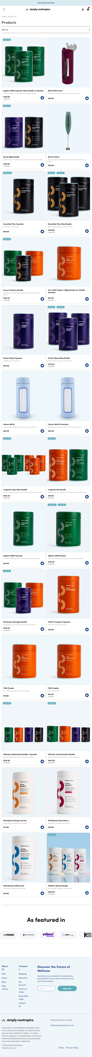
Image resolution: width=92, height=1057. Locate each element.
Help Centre (5, 987)
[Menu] (4, 9)
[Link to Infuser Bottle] (23, 403)
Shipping (23, 973)
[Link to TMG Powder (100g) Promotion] (68, 667)
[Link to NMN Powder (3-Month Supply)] (68, 535)
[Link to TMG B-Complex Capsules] (68, 601)
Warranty (23, 977)
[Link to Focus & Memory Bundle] (23, 270)
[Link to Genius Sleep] (23, 337)
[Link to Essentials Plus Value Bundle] (68, 203)
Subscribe (67, 988)
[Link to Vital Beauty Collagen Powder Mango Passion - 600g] (23, 799)
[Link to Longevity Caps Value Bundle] (23, 469)
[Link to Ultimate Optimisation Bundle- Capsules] (23, 733)
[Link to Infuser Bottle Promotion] (68, 403)
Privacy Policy (72, 1047)
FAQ (3, 973)
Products (12, 17)
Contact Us (22, 1004)
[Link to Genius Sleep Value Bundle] (68, 337)
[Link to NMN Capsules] (23, 535)
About (4, 977)
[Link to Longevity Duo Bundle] (68, 469)
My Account (22, 983)
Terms (61, 1047)
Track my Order (23, 990)
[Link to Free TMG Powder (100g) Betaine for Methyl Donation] (68, 270)
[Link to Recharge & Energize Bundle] (23, 601)
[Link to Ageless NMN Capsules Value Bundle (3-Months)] (23, 70)
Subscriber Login (23, 997)
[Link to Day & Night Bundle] (23, 136)
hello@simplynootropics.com (62, 1025)
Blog (4, 982)
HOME (4, 17)
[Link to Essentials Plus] (23, 203)
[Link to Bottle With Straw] (68, 70)
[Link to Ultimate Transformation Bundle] (68, 733)
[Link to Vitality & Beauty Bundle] (68, 865)
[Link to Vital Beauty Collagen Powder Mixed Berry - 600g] (68, 799)
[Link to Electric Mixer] (68, 136)
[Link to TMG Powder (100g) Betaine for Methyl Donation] (23, 667)
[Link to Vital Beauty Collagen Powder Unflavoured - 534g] (23, 865)
